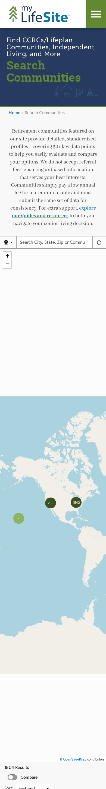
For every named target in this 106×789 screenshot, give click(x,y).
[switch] (12, 777)
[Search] (96, 14)
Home (14, 113)
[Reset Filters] (99, 242)
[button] (18, 518)
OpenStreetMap (74, 759)
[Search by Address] (8, 242)
